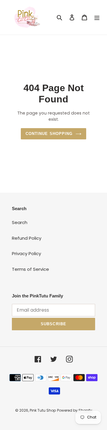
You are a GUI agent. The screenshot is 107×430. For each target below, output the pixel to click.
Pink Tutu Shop (43, 410)
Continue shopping (49, 133)
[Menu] (97, 17)
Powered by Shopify (74, 410)
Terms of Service (30, 269)
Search (19, 222)
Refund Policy (26, 238)
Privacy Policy (26, 253)
